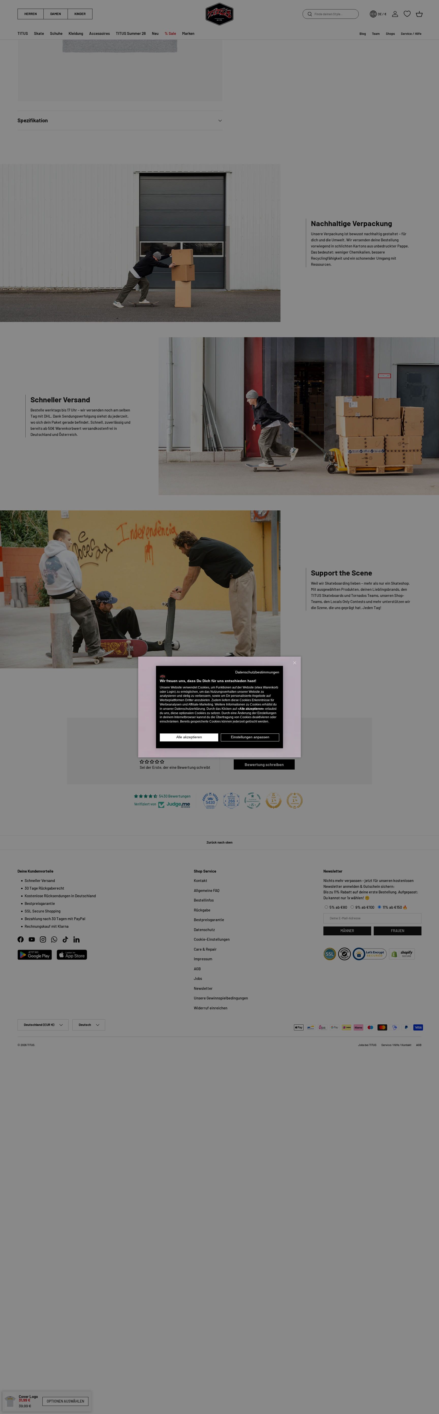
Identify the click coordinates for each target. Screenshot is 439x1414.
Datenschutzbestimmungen (257, 672)
